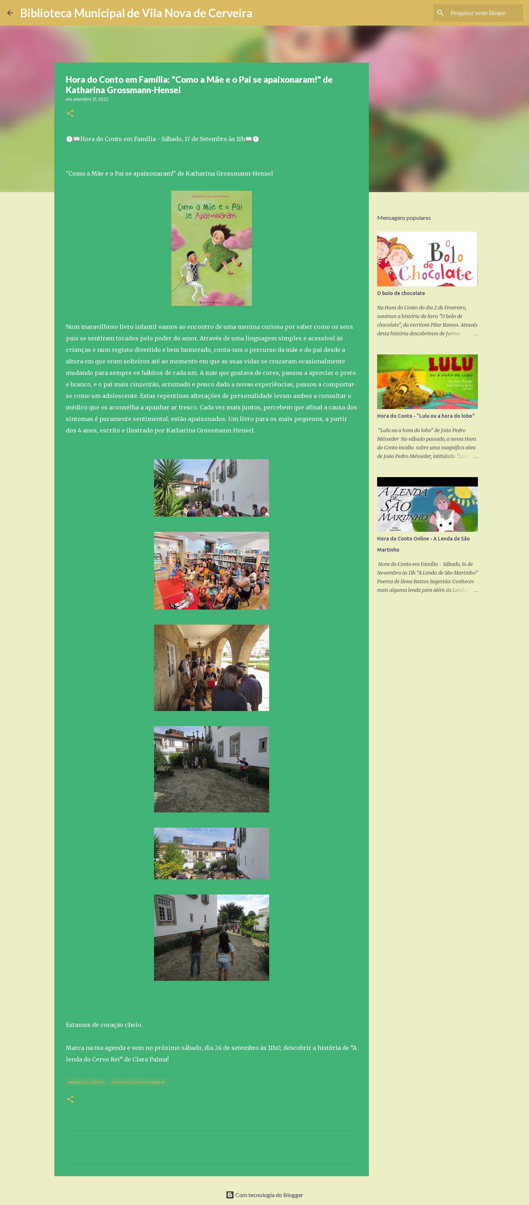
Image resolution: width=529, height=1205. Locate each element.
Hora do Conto (86, 1082)
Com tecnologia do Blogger (268, 1194)
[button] (70, 114)
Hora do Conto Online (139, 1082)
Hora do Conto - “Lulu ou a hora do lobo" (426, 416)
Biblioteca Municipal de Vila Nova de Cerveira (136, 13)
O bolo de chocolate (401, 293)
